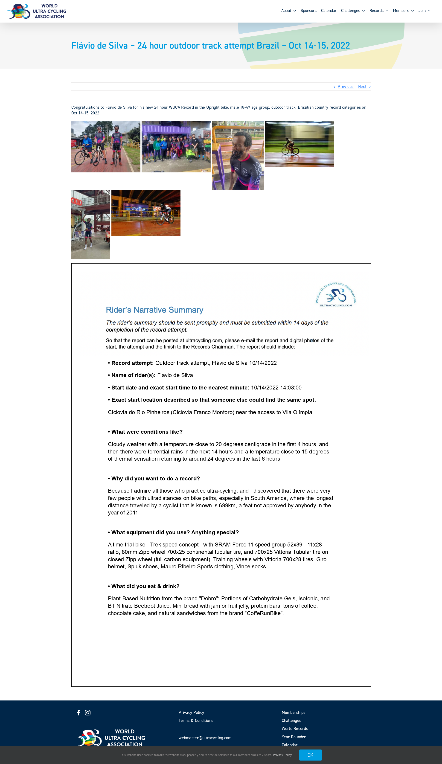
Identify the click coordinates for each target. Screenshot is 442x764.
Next (362, 86)
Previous (345, 86)
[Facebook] (79, 713)
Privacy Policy (282, 755)
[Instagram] (88, 713)
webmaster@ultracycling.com (205, 738)
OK (311, 755)
